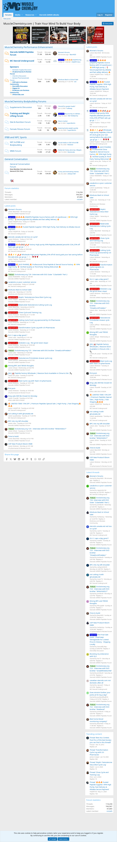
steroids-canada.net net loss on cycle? (23, 237)
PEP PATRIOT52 (73, 116)
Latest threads (92, 472)
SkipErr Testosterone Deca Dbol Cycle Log (30, 297)
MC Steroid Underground (22, 61)
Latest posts (10, 205)
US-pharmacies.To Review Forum (20, 73)
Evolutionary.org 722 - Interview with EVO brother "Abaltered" (99, 706)
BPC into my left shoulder (18, 421)
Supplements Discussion (21, 107)
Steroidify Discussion (20, 86)
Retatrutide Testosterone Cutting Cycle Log (30, 305)
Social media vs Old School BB (68, 143)
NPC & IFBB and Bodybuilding (17, 143)
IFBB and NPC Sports (16, 137)
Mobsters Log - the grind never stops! (28, 343)
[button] (22, 15)
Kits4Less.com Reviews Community (20, 294)
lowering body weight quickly (68, 128)
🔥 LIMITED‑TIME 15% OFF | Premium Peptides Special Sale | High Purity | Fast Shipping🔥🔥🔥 (101, 398)
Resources (29, 15)
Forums (8, 15)
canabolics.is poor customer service (22, 282)
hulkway (69, 108)
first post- (12, 388)
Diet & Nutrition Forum (20, 122)
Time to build (13, 436)
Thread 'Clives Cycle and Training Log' (99, 773)
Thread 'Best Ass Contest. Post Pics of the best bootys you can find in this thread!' (100, 739)
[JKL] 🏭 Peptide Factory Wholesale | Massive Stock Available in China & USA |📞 (40, 373)
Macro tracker (63, 121)
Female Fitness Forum (20, 129)
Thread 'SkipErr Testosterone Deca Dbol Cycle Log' (101, 763)
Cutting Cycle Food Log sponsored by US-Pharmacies (34, 320)
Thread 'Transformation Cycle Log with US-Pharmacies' (99, 752)
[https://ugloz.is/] (21, 35)
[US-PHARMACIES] (58, 35)
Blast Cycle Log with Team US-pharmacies (30, 381)
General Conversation (16, 159)
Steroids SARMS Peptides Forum (19, 214)
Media (17, 15)
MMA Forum (15, 151)
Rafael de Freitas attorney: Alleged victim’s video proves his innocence (81, 150)
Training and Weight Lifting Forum (19, 114)
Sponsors (14, 67)
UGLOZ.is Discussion (19, 76)
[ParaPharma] (95, 35)
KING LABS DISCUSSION (16, 400)
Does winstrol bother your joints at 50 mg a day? (100, 693)
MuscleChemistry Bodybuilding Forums (25, 101)
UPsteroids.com (18, 95)
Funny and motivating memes (68, 172)
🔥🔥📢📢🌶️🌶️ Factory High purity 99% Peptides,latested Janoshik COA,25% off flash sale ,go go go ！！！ (100, 115)
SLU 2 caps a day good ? (17, 335)
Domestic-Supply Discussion (21, 70)
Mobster (70, 145)
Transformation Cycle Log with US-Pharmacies (32, 327)
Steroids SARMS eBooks (49, 15)
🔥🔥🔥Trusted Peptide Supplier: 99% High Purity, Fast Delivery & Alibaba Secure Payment (100, 85)
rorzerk (80, 199)
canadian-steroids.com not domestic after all (100, 681)
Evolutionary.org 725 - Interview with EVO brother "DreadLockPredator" (40, 350)
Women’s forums (64, 52)
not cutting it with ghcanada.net (20, 413)
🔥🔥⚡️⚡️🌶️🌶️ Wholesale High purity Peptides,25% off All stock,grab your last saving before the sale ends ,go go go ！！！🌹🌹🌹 (101, 135)
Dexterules (71, 152)
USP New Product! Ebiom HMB (20, 444)
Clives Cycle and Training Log (25, 312)
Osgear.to (16, 88)
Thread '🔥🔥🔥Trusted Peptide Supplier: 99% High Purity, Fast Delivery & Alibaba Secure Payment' (100, 785)
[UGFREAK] (77, 35)
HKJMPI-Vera (76, 62)
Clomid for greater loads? (66, 106)
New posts (7, 19)
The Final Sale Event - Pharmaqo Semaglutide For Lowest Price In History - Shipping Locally (100, 639)
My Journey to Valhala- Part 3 (72, 114)
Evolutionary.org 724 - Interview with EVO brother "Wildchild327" (37, 429)
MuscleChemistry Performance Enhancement (29, 47)
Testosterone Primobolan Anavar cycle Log (30, 358)
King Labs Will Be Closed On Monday (22, 396)
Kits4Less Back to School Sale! (68, 80)
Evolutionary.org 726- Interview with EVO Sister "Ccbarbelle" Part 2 (38, 274)
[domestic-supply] (40, 35)
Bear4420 (73, 54)
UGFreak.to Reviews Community (18, 83)
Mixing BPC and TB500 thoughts (21, 365)
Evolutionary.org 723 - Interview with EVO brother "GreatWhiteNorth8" (101, 668)
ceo (75, 82)
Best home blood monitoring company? (98, 720)
